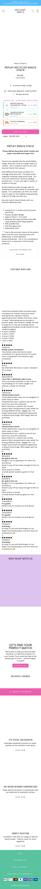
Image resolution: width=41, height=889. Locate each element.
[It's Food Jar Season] (20, 723)
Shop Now (21, 750)
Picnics (23, 63)
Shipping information (21, 250)
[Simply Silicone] (20, 816)
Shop (19, 853)
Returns (20, 254)
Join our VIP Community (20, 874)
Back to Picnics (22, 692)
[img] (7, 345)
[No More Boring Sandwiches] (20, 770)
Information (20, 860)
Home (16, 63)
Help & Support (20, 867)
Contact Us (20, 665)
